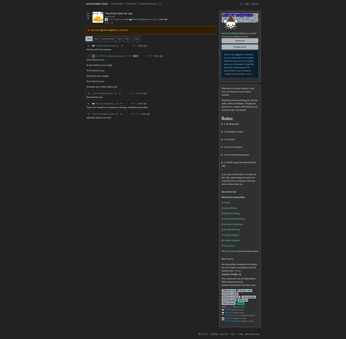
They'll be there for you (118, 13)
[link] (112, 23)
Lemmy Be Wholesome (234, 219)
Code (240, 334)
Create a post (240, 47)
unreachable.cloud (97, 3)
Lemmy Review (230, 208)
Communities (117, 4)
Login (246, 4)
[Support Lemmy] (160, 3)
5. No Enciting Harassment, (237, 155)
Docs (233, 334)
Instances (224, 334)
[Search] (241, 3)
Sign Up (255, 4)
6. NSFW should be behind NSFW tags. (239, 164)
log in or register (108, 30)
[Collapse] (88, 46)
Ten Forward (229, 246)
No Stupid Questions (233, 224)
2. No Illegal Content (233, 132)
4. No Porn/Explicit (233, 147)
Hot (89, 39)
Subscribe (240, 41)
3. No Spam (229, 139)
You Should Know (231, 230)
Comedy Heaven (231, 235)
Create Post (131, 4)
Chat (136, 39)
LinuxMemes (230, 251)
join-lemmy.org (252, 334)
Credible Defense (231, 240)
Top (96, 39)
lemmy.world (110, 17)
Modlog (240, 303)
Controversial (107, 39)
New (119, 39)
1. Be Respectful (231, 124)
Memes (226, 203)
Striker (238, 271)
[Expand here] (97, 17)
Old (127, 39)
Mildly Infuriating (231, 213)
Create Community (148, 4)
